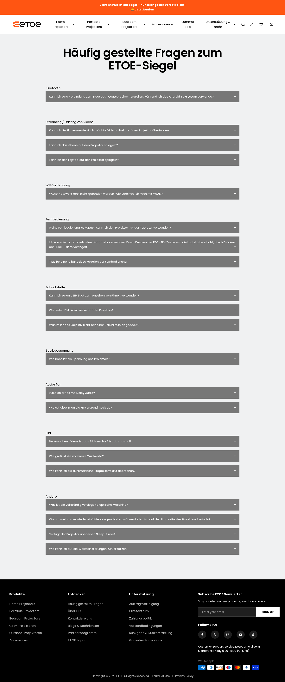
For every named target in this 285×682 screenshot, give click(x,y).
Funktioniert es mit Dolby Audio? (72, 393)
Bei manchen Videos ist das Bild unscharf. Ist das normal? (90, 441)
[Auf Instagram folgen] (228, 635)
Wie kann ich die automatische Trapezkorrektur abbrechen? (92, 471)
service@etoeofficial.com (242, 647)
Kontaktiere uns (80, 618)
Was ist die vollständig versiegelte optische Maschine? (88, 505)
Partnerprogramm (82, 633)
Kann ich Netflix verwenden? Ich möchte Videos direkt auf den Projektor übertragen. (109, 130)
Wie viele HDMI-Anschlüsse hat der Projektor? (81, 310)
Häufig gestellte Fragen (85, 604)
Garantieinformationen (146, 640)
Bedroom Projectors (129, 24)
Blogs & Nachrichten (83, 626)
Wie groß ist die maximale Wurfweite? (76, 456)
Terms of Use (161, 676)
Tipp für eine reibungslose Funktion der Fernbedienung (88, 262)
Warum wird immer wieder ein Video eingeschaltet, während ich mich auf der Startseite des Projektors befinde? (129, 519)
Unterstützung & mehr (218, 24)
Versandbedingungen (145, 626)
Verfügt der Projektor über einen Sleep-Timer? (82, 534)
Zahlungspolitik (140, 618)
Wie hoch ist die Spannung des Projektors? (79, 359)
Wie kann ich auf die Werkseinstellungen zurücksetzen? (88, 549)
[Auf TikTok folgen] (253, 635)
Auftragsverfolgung (144, 604)
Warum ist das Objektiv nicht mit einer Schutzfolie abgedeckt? (94, 325)
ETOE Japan (77, 640)
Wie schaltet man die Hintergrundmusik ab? (80, 407)
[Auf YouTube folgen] (241, 635)
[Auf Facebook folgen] (202, 635)
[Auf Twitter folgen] (215, 635)
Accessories (161, 24)
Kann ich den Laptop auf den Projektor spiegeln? (84, 160)
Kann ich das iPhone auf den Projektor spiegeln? (83, 145)
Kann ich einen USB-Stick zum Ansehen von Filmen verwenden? (94, 295)
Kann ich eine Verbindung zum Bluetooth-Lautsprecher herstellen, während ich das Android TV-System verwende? (131, 96)
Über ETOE (76, 611)
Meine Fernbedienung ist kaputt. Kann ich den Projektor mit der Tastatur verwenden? (110, 227)
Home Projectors (60, 24)
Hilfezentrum (139, 611)
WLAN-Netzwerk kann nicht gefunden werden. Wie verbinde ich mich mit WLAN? (106, 194)
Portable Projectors (94, 24)
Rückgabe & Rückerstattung (150, 633)
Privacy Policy (184, 676)
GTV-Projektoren (22, 626)
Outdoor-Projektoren (25, 633)
